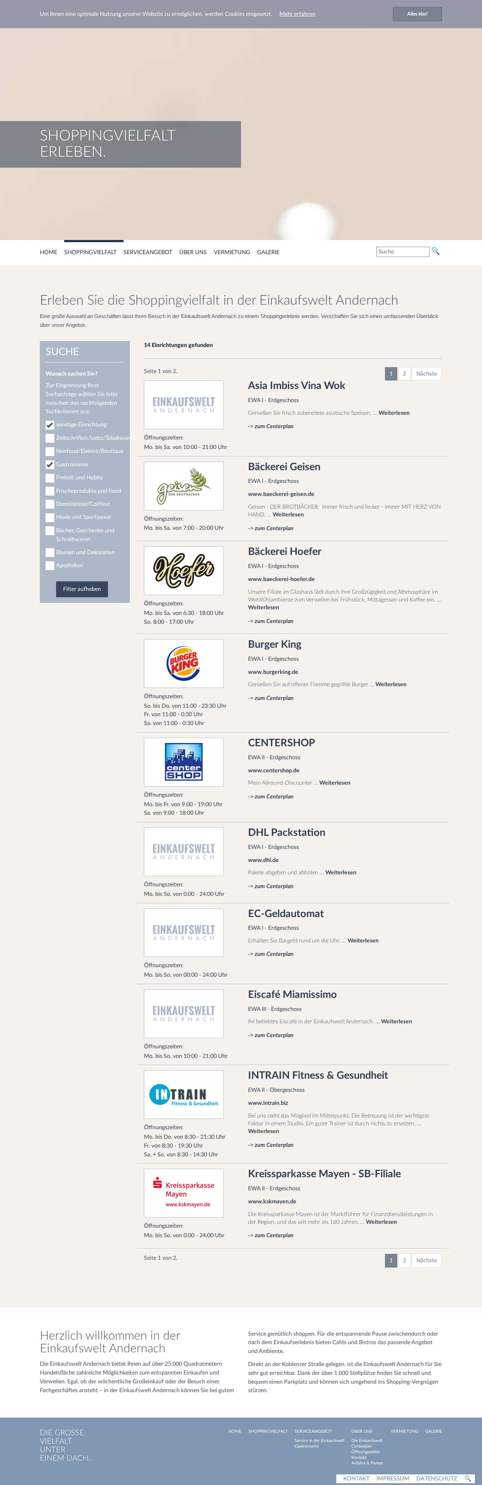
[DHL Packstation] (189, 851)
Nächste (426, 374)
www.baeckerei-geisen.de (281, 494)
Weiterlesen (394, 413)
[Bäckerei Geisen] (189, 486)
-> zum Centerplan (271, 426)
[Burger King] (189, 663)
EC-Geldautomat (286, 914)
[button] (151, 252)
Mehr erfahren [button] (297, 14)
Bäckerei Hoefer (284, 552)
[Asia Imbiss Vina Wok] (189, 405)
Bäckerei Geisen (284, 467)
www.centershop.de (274, 770)
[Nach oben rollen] (471, 1460)
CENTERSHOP (281, 743)
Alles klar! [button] (417, 14)
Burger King (274, 645)
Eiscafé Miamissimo (292, 995)
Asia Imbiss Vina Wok (296, 386)
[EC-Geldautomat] (189, 933)
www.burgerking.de (273, 672)
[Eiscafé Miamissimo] (189, 1013)
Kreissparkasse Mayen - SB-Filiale (324, 1174)
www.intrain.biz (268, 1103)
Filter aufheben (82, 589)
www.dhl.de (263, 860)
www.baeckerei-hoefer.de (281, 579)
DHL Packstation (286, 833)
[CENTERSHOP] (189, 762)
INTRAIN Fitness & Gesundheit (318, 1076)
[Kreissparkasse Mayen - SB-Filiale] (189, 1193)
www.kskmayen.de (272, 1201)
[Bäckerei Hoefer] (189, 570)
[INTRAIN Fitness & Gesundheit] (189, 1094)
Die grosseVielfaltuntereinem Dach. (65, 1445)
